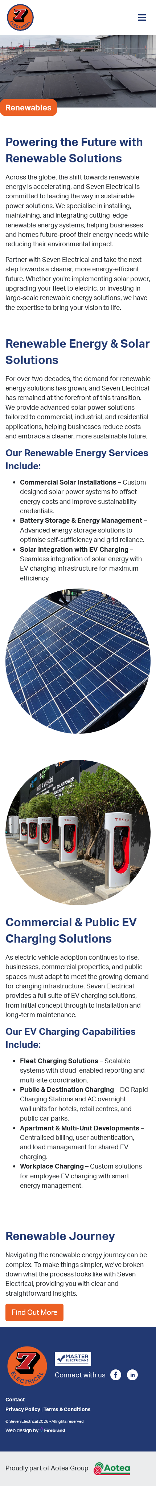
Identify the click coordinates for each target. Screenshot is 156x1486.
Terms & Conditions (67, 1409)
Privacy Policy (22, 1409)
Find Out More (34, 1312)
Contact (15, 1399)
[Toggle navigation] (142, 17)
